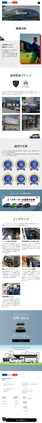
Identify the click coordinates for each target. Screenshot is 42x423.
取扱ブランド (5, 401)
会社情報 (16, 403)
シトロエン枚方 (25, 388)
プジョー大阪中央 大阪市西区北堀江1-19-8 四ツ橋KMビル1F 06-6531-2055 (29, 384)
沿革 (15, 406)
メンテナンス (5, 406)
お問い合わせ (21, 340)
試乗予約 (26, 410)
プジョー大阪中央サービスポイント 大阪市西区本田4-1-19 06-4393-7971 (10, 390)
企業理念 (16, 401)
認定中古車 (5, 403)
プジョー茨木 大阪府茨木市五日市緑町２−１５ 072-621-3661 (9, 384)
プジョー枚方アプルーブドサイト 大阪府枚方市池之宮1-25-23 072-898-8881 (28, 391)
